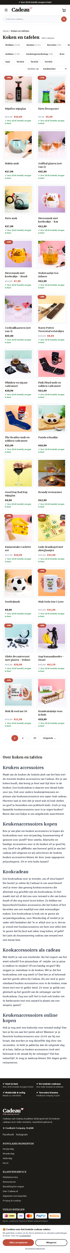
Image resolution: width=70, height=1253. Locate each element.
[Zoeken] (64, 19)
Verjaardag (8, 1148)
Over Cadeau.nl (10, 1191)
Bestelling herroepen (13, 1186)
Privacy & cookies (12, 1200)
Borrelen (54, 45)
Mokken (12, 45)
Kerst (5, 1163)
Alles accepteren (18, 1242)
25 (34, 738)
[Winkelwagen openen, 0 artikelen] (63, 10)
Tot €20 (34, 61)
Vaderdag (7, 1158)
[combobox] (35, 19)
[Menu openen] (6, 10)
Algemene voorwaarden (15, 1196)
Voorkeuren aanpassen (35, 1248)
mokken (12, 54)
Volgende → (49, 738)
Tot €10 (20, 61)
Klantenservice (10, 1177)
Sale (7, 61)
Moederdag (8, 1153)
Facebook (8, 1134)
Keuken (34, 45)
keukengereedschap (39, 54)
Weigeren (51, 1242)
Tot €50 (48, 61)
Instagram (22, 1134)
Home (6, 31)
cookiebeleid (25, 1236)
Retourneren (9, 1181)
